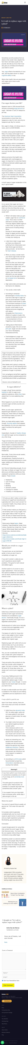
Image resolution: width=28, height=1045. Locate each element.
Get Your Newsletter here (11, 980)
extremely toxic (19, 777)
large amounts (18, 108)
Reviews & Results (6, 1032)
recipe (13, 682)
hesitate (4, 392)
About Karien (5, 1029)
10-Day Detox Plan (6, 1010)
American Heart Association (12, 116)
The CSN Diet (5, 1018)
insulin (24, 303)
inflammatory (18, 313)
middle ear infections (12, 747)
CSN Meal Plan (5, 1021)
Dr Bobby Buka (19, 295)
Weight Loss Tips (6, 17)
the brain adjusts (12, 423)
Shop (3, 1007)
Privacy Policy (5, 1042)
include (13, 476)
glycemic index (20, 710)
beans (16, 523)
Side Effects (4, 1023)
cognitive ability (6, 75)
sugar (6, 71)
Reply (5, 942)
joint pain (8, 328)
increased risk (11, 278)
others (20, 394)
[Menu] (25, 2)
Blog (3, 1034)
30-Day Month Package (7, 1012)
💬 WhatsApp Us (6, 1001)
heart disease (12, 251)
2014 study (18, 759)
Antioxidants (9, 763)
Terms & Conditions (13, 1042)
